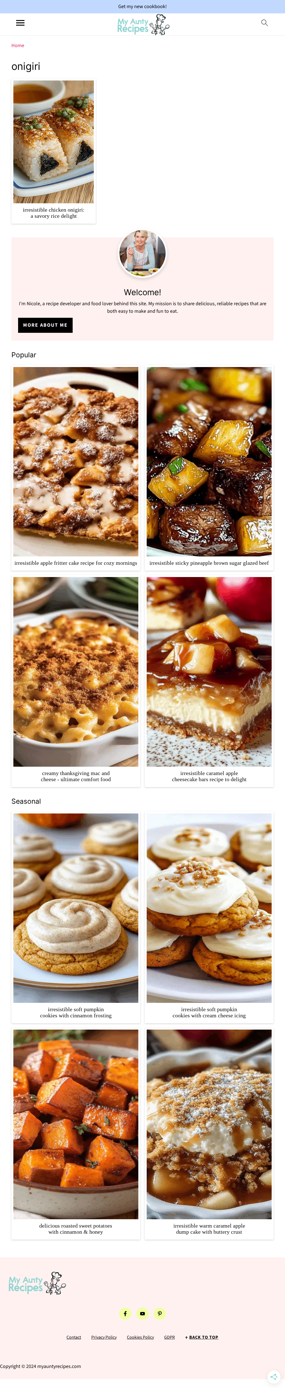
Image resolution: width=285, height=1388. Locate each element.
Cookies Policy (140, 1337)
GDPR (169, 1337)
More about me (45, 325)
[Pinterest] (160, 1314)
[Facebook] (125, 1314)
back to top (203, 1337)
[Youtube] (142, 1314)
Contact (74, 1337)
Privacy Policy (104, 1337)
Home (17, 45)
